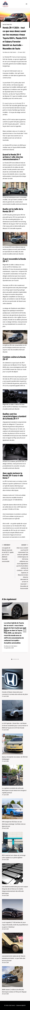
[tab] (11, 659)
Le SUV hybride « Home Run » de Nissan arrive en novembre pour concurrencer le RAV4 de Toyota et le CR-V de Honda (15, 725)
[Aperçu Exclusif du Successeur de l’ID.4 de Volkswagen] (15, 744)
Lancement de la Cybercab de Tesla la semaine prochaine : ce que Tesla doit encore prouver (13, 958)
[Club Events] (5, 4)
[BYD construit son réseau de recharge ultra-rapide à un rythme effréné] (15, 842)
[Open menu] (26, 4)
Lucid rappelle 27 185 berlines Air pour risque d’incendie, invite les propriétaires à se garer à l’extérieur (15, 924)
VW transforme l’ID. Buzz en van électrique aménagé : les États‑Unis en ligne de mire (14, 824)
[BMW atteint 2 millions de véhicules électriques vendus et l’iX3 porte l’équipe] (15, 976)
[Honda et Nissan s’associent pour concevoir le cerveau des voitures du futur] (15, 679)
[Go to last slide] (5, 630)
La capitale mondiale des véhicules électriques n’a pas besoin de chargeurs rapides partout (14, 790)
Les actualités (7, 24)
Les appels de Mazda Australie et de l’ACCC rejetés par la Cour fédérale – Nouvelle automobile (8, 553)
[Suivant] (24, 630)
